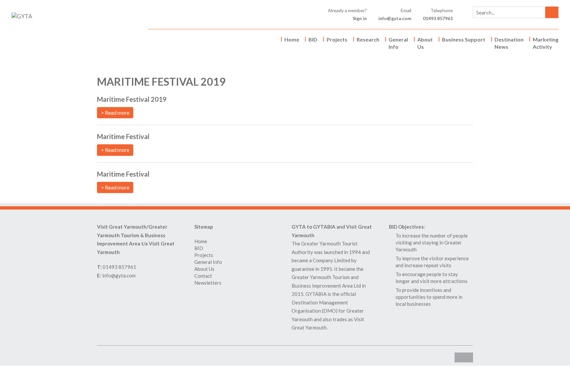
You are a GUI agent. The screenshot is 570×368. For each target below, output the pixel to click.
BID (312, 39)
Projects (337, 39)
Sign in (360, 18)
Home (291, 39)
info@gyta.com (394, 18)
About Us (425, 43)
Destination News (508, 43)
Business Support (463, 39)
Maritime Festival (123, 136)
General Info (398, 43)
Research (368, 39)
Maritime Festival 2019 (132, 99)
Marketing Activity (545, 43)
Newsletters (207, 283)
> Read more (115, 112)
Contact (203, 276)
